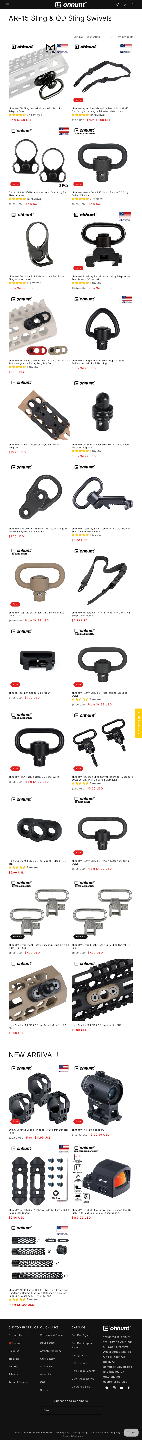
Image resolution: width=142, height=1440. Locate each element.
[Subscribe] (98, 1410)
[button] (7, 4)
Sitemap (45, 1390)
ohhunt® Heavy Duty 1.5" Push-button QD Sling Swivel (99, 694)
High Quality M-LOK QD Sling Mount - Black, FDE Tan (37, 862)
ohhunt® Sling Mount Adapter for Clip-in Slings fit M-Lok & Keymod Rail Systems (38, 530)
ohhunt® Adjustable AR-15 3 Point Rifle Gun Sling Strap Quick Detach (101, 614)
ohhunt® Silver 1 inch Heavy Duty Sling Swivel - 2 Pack (101, 946)
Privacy (13, 1374)
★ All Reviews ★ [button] (138, 723)
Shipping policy (119, 1432)
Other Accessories (83, 1378)
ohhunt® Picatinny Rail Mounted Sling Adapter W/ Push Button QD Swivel (101, 278)
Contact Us (15, 1335)
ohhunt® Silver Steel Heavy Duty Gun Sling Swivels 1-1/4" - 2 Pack (39, 946)
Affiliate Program (50, 1350)
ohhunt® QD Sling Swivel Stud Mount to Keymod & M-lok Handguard (101, 446)
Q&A (43, 1382)
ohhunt (27, 1433)
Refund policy (63, 1432)
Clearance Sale (81, 1386)
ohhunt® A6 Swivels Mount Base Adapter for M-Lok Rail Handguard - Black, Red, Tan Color (39, 362)
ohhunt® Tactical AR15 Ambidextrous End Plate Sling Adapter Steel (36, 278)
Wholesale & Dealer (52, 1335)
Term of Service (18, 1382)
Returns (13, 1366)
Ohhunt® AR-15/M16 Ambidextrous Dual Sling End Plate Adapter (38, 194)
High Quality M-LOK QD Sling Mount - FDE (96, 1025)
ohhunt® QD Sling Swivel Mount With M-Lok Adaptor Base (35, 110)
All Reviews (47, 1366)
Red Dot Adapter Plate (82, 1345)
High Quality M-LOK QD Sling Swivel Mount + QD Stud (37, 1026)
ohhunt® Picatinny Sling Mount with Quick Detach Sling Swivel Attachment (101, 530)
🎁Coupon (15, 1343)
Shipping (14, 1350)
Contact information (73, 1436)
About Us (45, 1374)
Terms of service (99, 1432)
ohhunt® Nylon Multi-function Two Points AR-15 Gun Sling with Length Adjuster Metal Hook (100, 110)
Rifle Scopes (79, 1363)
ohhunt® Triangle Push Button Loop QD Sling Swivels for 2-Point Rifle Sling (98, 362)
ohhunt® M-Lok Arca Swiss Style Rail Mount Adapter (35, 446)
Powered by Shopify (42, 1433)
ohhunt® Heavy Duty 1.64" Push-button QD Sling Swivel (100, 862)
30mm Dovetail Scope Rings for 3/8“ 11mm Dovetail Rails (39, 1131)
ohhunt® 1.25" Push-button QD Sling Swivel (34, 776)
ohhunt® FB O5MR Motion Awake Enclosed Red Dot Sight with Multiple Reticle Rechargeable (102, 1211)
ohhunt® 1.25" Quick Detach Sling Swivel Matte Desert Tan (36, 614)
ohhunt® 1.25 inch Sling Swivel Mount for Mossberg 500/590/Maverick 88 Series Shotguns (102, 778)
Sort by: (78, 36)
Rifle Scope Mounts (83, 1370)
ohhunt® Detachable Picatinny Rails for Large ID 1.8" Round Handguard (39, 1211)
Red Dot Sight (80, 1335)
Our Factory (47, 1358)
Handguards (79, 1355)
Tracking (14, 1358)
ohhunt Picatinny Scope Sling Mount (30, 692)
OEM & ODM (47, 1343)
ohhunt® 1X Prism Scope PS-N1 (90, 1129)
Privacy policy (80, 1432)
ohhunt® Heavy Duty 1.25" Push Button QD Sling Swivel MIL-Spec (100, 194)
